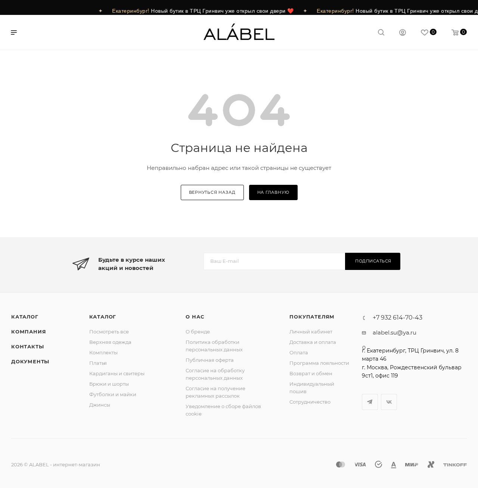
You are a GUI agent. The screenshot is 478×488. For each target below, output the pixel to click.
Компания (28, 332)
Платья (98, 363)
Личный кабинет (310, 332)
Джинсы (99, 405)
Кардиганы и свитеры (117, 373)
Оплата (298, 352)
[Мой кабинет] (402, 33)
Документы (30, 361)
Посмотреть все (109, 332)
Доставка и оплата (312, 342)
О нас (195, 317)
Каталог (24, 317)
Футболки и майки (112, 394)
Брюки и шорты (109, 384)
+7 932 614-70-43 (397, 318)
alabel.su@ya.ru (394, 332)
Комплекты (103, 352)
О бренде (198, 332)
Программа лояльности (319, 363)
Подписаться (373, 261)
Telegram (370, 402)
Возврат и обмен (310, 373)
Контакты (27, 346)
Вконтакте (389, 402)
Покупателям (312, 317)
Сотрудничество (309, 402)
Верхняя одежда (110, 342)
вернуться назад (212, 192)
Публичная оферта (210, 360)
